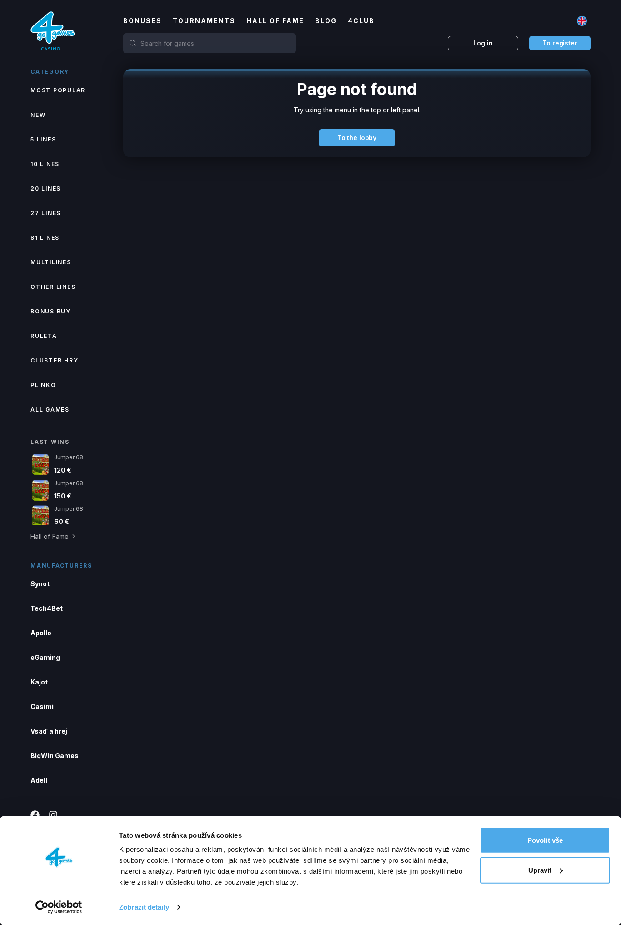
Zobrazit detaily (144, 907)
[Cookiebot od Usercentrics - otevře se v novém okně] (59, 907)
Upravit (540, 870)
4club (361, 21)
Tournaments (204, 21)
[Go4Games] (53, 31)
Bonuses (142, 21)
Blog (326, 21)
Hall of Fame (275, 21)
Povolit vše (545, 840)
